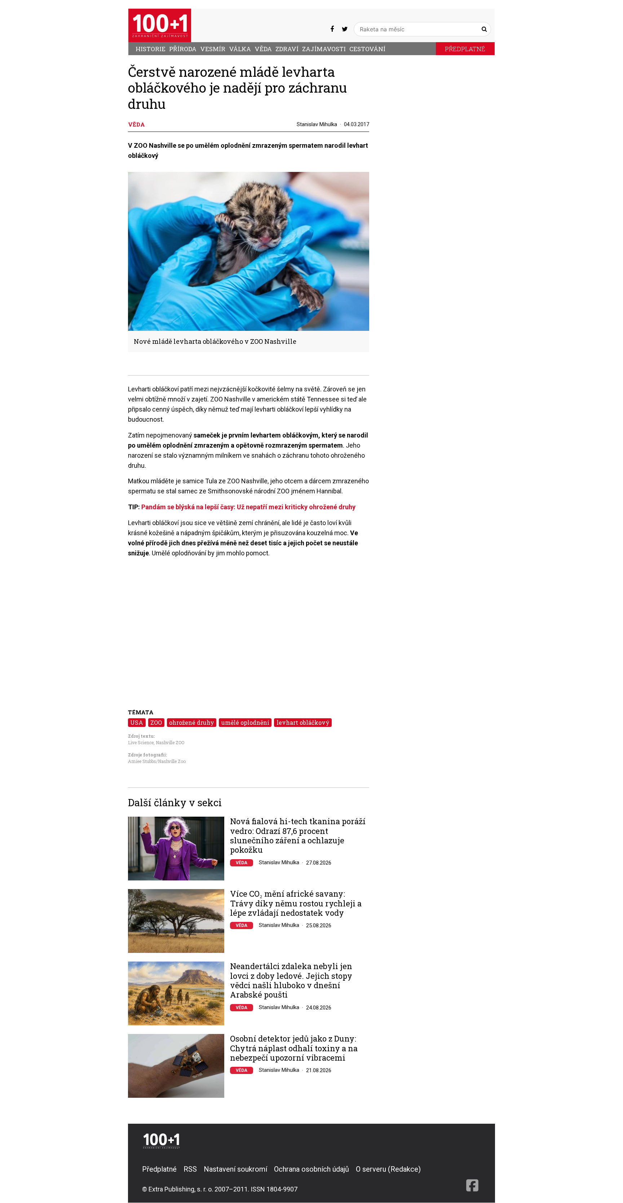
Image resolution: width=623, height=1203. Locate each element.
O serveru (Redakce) (388, 1169)
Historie (150, 49)
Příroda (182, 49)
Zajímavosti (324, 49)
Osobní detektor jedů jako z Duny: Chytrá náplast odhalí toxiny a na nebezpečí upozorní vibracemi (294, 1048)
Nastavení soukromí (235, 1169)
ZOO (156, 722)
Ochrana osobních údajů (311, 1169)
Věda (263, 49)
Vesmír (212, 49)
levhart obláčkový (303, 722)
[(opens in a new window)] (332, 29)
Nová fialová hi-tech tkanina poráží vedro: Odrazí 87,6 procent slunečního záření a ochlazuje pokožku (298, 836)
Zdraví (287, 49)
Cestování (367, 49)
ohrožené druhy (191, 722)
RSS (190, 1169)
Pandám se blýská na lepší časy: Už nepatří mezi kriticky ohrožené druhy (248, 507)
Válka (240, 49)
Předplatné (465, 49)
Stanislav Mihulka (317, 124)
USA (136, 722)
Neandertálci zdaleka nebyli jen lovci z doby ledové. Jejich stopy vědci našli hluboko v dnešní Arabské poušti (291, 981)
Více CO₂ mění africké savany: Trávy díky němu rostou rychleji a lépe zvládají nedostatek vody (296, 903)
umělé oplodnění (245, 722)
